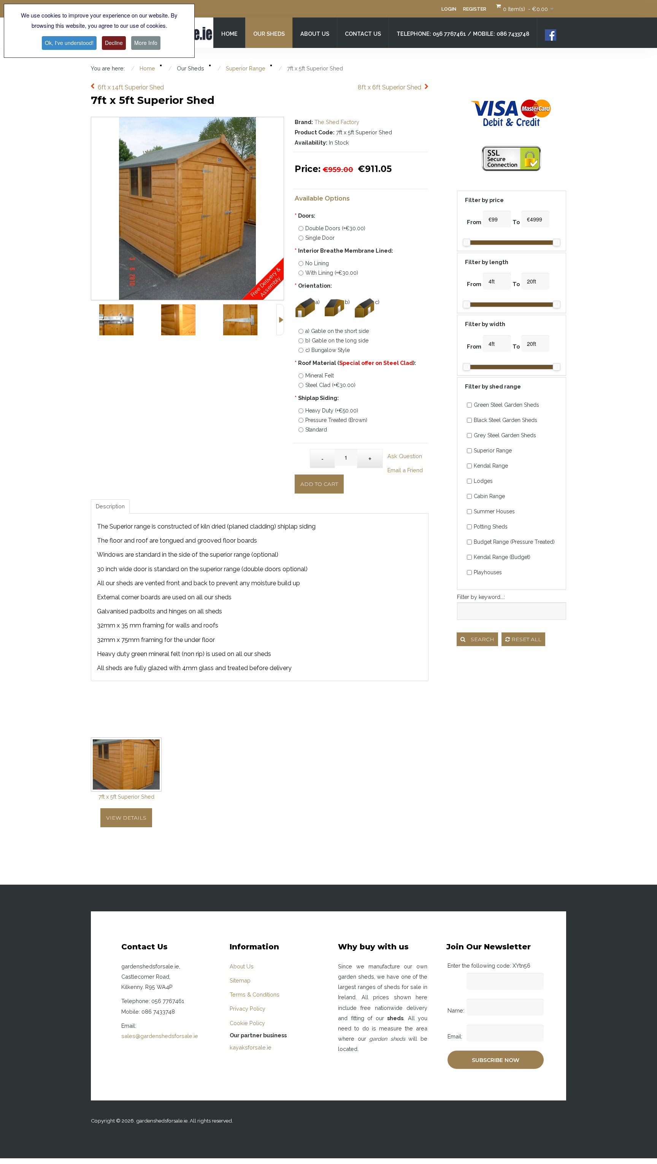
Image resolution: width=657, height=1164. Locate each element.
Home (229, 33)
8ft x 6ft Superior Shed (389, 87)
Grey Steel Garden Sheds (505, 435)
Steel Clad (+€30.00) (330, 385)
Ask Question (404, 456)
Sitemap (240, 980)
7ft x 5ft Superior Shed (126, 796)
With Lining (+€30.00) (331, 273)
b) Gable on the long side (336, 341)
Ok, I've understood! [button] (69, 42)
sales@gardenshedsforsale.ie (159, 1036)
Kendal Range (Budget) (502, 557)
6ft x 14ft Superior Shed (131, 87)
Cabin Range (489, 496)
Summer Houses (494, 511)
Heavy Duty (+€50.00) (331, 411)
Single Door (320, 238)
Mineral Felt (319, 376)
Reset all (525, 639)
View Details (126, 817)
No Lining (317, 263)
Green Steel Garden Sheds (506, 405)
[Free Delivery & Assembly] (187, 122)
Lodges (483, 481)
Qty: (302, 454)
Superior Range (493, 450)
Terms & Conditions (254, 994)
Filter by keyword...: (481, 597)
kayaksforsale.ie (250, 1047)
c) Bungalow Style (327, 350)
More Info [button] (145, 42)
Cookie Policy (247, 1023)
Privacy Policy (247, 1008)
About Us (314, 33)
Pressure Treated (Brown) (336, 420)
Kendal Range (491, 466)
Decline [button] (114, 42)
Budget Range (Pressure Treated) (514, 542)
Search (481, 639)
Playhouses (488, 572)
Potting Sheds (491, 527)
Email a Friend (405, 470)
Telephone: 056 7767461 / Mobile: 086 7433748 (463, 33)
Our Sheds (269, 33)
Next (280, 319)
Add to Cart (319, 484)
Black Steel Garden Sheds (505, 420)
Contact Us (363, 33)
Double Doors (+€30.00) (335, 228)
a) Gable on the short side (337, 331)
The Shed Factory (336, 122)
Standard (316, 430)
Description (110, 506)
